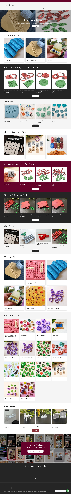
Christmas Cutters (9, 378)
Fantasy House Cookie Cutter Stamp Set (26, 183)
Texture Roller (8, 60)
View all (35, 95)
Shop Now (35, 26)
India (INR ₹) (7, 487)
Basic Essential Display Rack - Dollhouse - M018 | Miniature (58, 425)
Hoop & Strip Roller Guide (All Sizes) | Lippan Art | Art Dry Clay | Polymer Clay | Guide (11, 214)
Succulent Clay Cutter (9, 398)
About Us (37, 475)
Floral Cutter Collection (10, 357)
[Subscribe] (44, 472)
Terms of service (30, 491)
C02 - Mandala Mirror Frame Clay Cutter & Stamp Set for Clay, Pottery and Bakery (58, 91)
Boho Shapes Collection (42, 357)
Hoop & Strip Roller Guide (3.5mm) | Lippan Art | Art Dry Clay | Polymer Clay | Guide (27, 214)
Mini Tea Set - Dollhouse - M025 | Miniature (43, 424)
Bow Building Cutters (57, 357)
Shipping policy (36, 491)
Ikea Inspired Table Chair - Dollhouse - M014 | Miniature (27, 425)
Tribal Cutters (24, 335)
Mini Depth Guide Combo (8, 245)
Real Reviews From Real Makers (35, 451)
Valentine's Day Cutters (26, 398)
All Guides (7, 157)
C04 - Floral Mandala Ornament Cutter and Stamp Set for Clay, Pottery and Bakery (42, 91)
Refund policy (20, 491)
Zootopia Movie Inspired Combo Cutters (26, 120)
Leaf (22, 378)
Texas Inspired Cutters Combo (9, 120)
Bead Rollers (50, 60)
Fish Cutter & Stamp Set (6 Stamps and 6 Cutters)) (42, 184)
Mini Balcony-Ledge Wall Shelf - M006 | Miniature (10, 425)
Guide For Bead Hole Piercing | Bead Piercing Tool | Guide (27, 245)
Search (33, 475)
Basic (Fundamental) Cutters (53, 308)
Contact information (43, 491)
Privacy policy (25, 491)
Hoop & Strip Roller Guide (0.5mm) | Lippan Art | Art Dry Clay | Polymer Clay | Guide (59, 214)
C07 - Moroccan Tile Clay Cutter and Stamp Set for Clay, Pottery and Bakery (11, 91)
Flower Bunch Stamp (7, 183)
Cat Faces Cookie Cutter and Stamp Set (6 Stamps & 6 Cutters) (58, 184)
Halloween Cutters (41, 378)
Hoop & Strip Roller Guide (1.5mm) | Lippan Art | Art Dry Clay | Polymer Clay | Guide (43, 214)
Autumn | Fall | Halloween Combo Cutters (58, 120)
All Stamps (29, 157)
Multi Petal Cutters (41, 335)
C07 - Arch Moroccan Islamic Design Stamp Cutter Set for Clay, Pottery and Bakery (27, 91)
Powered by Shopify (14, 491)
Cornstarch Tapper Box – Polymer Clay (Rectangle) (42, 244)
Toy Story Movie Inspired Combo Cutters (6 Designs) (43, 120)
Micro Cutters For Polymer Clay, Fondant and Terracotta (35, 282)
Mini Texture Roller (31, 60)
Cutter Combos (56, 335)
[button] (6, 8)
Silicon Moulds (30, 308)
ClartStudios (9, 491)
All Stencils (50, 157)
